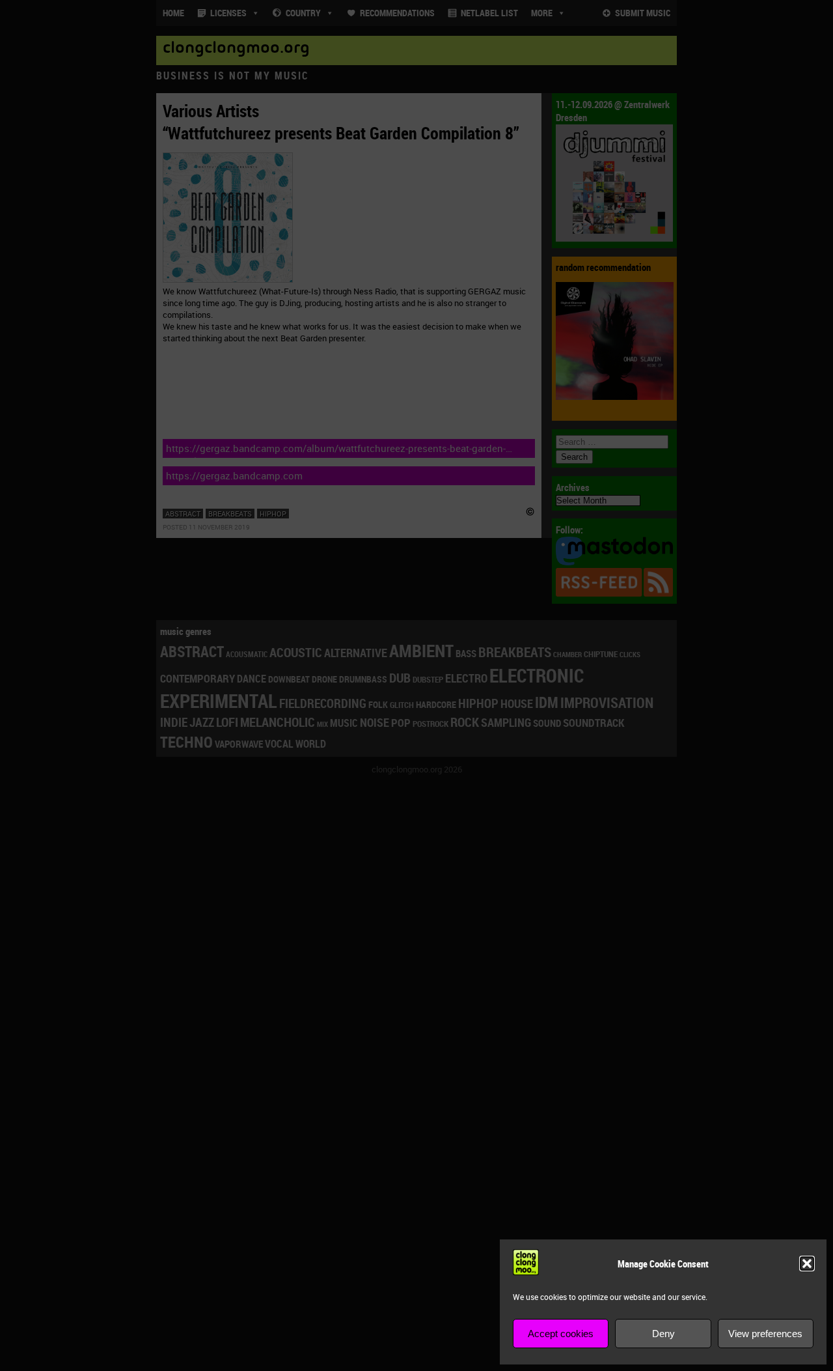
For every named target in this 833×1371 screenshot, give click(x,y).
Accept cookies (561, 1333)
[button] (806, 1263)
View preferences (765, 1333)
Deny (663, 1333)
